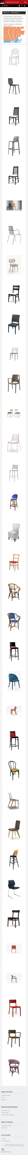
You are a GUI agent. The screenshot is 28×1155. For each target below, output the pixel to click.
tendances (6, 33)
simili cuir (16, 37)
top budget (16, 33)
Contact (3, 1097)
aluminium (21, 33)
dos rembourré (17, 29)
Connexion (5, 5)
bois (5, 35)
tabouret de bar (21, 31)
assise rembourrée (7, 27)
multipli (18, 35)
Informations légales (5, 1095)
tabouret (15, 31)
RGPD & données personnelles (7, 1114)
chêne (8, 35)
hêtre (11, 35)
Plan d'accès (4, 1099)
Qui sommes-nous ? (5, 1110)
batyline (14, 27)
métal (15, 35)
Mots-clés (6, 12)
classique (11, 29)
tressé (12, 39)
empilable (6, 31)
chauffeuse (6, 29)
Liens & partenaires (5, 1140)
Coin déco (3, 1138)
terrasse (10, 33)
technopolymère (7, 39)
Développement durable (6, 1125)
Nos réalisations (4, 1112)
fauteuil (10, 31)
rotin (12, 37)
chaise (22, 27)
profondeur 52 (15, 12)
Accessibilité (4, 1127)
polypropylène (7, 37)
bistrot (18, 27)
